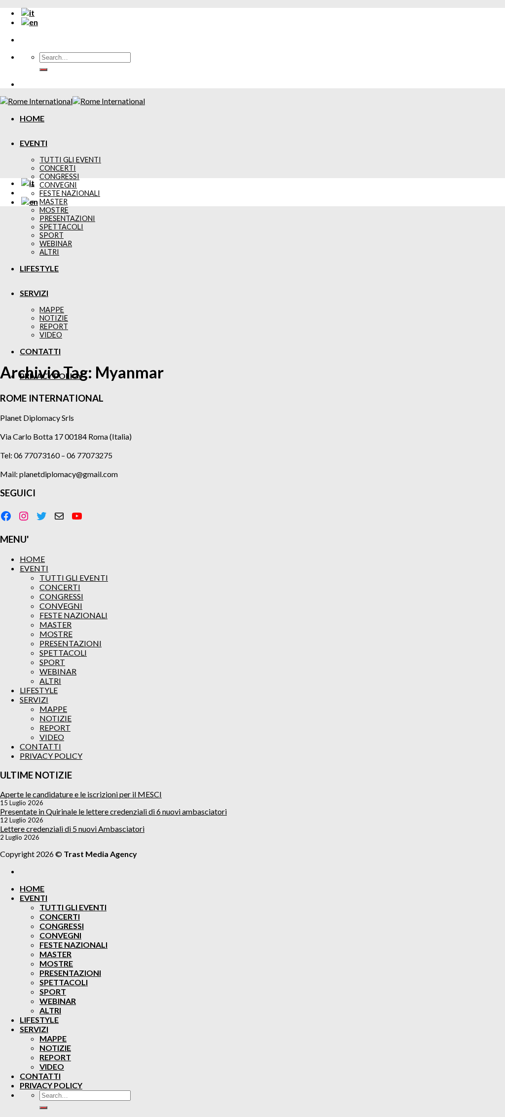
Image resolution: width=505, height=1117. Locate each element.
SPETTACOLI (63, 652)
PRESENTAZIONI (70, 643)
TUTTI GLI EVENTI (70, 159)
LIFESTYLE (39, 690)
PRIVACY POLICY (51, 755)
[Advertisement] (252, 283)
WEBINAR (57, 671)
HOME (32, 118)
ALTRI (50, 680)
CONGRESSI (59, 176)
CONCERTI (57, 168)
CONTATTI (40, 746)
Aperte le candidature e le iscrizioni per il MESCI (81, 794)
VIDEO (51, 737)
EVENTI (33, 143)
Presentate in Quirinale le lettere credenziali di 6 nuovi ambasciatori (113, 811)
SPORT (52, 662)
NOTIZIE (55, 718)
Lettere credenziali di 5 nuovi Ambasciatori (72, 828)
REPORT (55, 727)
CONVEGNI (58, 185)
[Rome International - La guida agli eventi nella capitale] (72, 101)
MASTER (53, 201)
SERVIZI (34, 699)
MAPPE (53, 708)
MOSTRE (54, 210)
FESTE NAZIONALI (69, 193)
